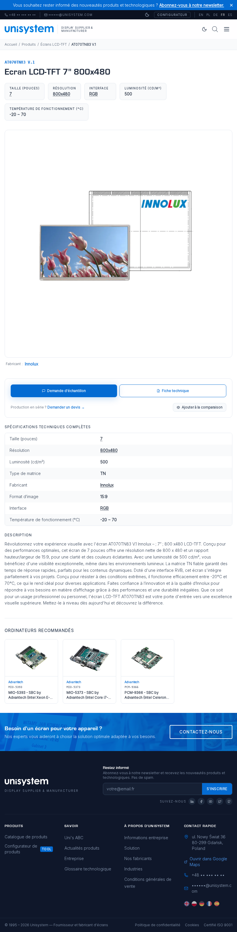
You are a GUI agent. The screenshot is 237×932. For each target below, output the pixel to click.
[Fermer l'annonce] (231, 5)
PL (208, 14)
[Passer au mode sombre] (147, 14)
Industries (133, 868)
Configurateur (172, 14)
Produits (29, 44)
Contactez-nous (201, 731)
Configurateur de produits (21, 849)
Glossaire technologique (87, 868)
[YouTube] (210, 801)
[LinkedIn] (191, 801)
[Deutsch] (201, 903)
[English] (186, 903)
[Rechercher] (215, 29)
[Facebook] (201, 801)
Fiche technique (175, 391)
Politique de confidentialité (157, 925)
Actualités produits (81, 848)
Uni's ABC (73, 837)
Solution (132, 848)
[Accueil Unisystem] (29, 29)
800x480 (61, 93)
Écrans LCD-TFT (53, 44)
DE (215, 14)
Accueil (11, 44)
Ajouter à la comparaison (202, 407)
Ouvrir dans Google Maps (208, 861)
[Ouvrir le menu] (226, 29)
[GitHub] (228, 801)
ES (230, 14)
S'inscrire (217, 789)
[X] (219, 801)
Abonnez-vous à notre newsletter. (191, 5)
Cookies (192, 925)
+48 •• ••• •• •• (20, 15)
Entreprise (74, 858)
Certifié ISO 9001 (218, 925)
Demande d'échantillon (66, 391)
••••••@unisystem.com (70, 15)
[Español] (216, 903)
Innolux (31, 363)
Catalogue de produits (26, 836)
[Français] (209, 903)
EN (201, 14)
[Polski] (194, 903)
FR (223, 14)
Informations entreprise (146, 837)
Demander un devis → (66, 407)
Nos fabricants (138, 858)
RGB (93, 93)
